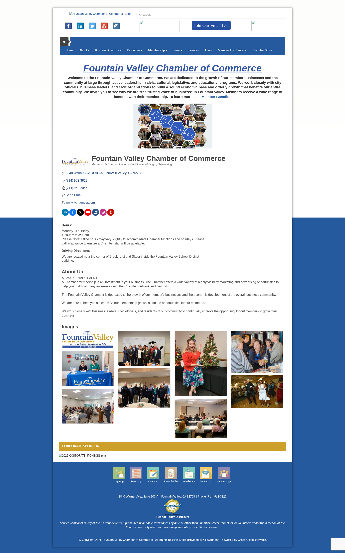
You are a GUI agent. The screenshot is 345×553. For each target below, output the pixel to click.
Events (192, 50)
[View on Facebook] (72, 214)
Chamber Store (262, 50)
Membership (157, 50)
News (176, 50)
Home (69, 50)
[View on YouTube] (87, 214)
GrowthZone (211, 540)
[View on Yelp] (110, 214)
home (66, 41)
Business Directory (107, 50)
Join (207, 50)
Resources (133, 50)
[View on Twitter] (80, 214)
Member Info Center (231, 50)
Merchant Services (172, 514)
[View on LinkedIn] (65, 214)
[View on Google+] (95, 214)
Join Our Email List (211, 25)
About (83, 50)
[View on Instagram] (103, 214)
